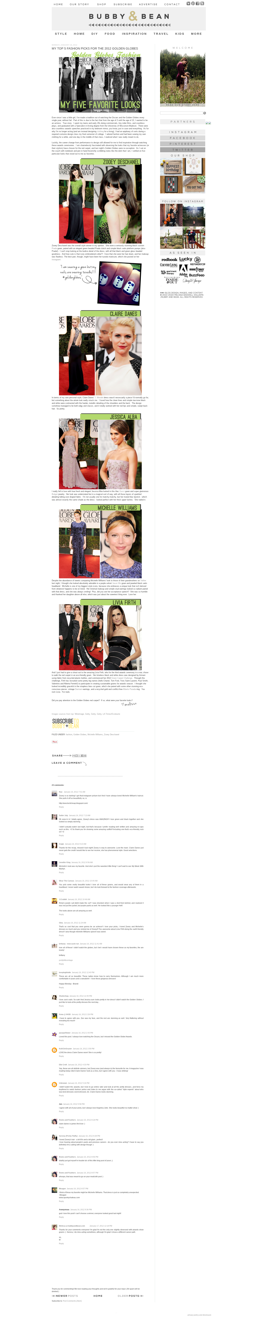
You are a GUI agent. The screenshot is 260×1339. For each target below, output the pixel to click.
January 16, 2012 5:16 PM (78, 1083)
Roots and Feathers (67, 1120)
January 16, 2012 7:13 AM (79, 815)
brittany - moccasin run (69, 944)
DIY (94, 33)
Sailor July (63, 815)
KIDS (180, 33)
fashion (69, 734)
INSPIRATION (134, 33)
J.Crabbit (63, 899)
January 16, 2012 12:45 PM (80, 996)
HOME (79, 33)
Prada (54, 248)
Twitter (143, 580)
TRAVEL (161, 33)
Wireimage (79, 714)
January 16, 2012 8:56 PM (87, 1157)
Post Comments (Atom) (72, 1301)
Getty (87, 714)
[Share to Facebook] (82, 755)
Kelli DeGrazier (65, 1049)
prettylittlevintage (66, 960)
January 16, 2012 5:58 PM (74, 1104)
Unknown (63, 1083)
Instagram (56, 259)
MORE (196, 33)
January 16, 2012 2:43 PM (82, 1033)
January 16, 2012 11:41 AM (91, 944)
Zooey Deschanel (111, 734)
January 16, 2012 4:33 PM (78, 1065)
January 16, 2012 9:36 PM (81, 1210)
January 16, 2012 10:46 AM (79, 899)
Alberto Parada (129, 689)
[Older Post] (131, 1297)
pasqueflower (65, 1033)
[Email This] (73, 755)
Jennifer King (64, 862)
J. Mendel (99, 397)
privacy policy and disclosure (199, 1315)
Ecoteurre (116, 714)
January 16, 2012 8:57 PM (87, 1173)
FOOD (110, 33)
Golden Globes (79, 734)
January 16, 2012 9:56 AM (82, 862)
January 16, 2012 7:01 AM (74, 792)
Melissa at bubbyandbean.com (72, 1226)
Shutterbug (63, 996)
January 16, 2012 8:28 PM (89, 1136)
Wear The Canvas (66, 881)
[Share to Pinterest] (85, 755)
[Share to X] (79, 755)
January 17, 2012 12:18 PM (101, 1226)
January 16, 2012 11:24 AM (75, 923)
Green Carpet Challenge (121, 678)
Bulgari (55, 494)
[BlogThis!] (76, 755)
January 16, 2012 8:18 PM (87, 1120)
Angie (61, 844)
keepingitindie (65, 972)
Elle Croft (63, 1065)
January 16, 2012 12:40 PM (83, 972)
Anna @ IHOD (65, 1014)
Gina (61, 923)
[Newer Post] (65, 1297)
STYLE (61, 33)
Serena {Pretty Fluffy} (68, 1136)
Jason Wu (116, 583)
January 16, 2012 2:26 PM (82, 1014)
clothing (100, 131)
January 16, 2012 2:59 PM (83, 1049)
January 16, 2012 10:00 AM (86, 881)
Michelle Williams (95, 734)
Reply (61, 807)
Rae (61, 792)
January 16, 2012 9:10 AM (75, 844)
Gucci (122, 491)
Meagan (62, 1189)
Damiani (78, 689)
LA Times (107, 714)
